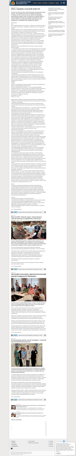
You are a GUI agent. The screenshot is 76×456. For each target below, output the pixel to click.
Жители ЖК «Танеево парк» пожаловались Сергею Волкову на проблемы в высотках (31, 406)
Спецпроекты (51, 2)
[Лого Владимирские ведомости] (21, 3)
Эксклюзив (45, 2)
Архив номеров (32, 441)
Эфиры (57, 2)
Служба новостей (17, 266)
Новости (40, 2)
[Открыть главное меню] (64, 3)
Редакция (51, 442)
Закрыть (58, 453)
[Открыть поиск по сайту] (61, 3)
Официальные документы (34, 442)
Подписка (51, 446)
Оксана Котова (17, 396)
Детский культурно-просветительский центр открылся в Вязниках (29, 413)
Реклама (51, 444)
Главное (35, 2)
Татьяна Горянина (17, 209)
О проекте (51, 441)
